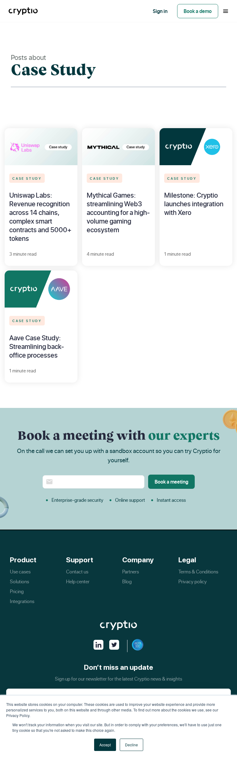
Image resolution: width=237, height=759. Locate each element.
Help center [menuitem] (77, 581)
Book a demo (198, 11)
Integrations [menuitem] (22, 601)
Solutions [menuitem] (19, 581)
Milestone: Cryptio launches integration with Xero (193, 203)
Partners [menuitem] (130, 571)
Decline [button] (131, 744)
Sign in (160, 11)
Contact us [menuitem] (77, 571)
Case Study (27, 178)
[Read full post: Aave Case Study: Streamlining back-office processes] (41, 289)
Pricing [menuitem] (17, 591)
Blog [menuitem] (127, 581)
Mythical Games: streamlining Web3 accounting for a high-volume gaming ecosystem (118, 212)
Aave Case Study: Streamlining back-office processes (36, 346)
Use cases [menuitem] (20, 571)
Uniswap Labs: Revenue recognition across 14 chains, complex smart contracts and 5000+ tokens (40, 216)
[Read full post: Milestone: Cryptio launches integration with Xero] (196, 147)
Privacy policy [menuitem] (192, 581)
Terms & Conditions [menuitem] (198, 571)
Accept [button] (105, 744)
